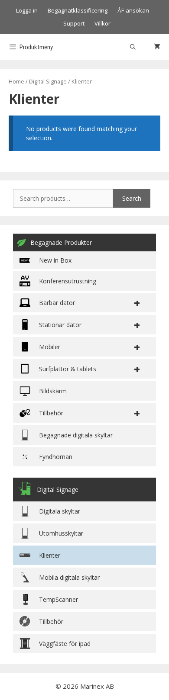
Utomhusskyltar (61, 533)
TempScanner (58, 599)
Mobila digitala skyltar (69, 577)
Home (16, 81)
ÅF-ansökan (133, 10)
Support (73, 23)
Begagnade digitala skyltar (76, 435)
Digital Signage (48, 81)
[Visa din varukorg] (157, 47)
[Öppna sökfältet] (132, 47)
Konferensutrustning (67, 281)
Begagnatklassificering (77, 10)
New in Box (55, 260)
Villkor (102, 23)
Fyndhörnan (55, 457)
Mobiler (49, 347)
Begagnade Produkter (61, 242)
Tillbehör (51, 621)
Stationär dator (60, 325)
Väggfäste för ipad (65, 643)
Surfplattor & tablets (67, 369)
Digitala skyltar (59, 511)
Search (131, 198)
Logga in (27, 10)
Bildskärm (53, 391)
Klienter (49, 555)
